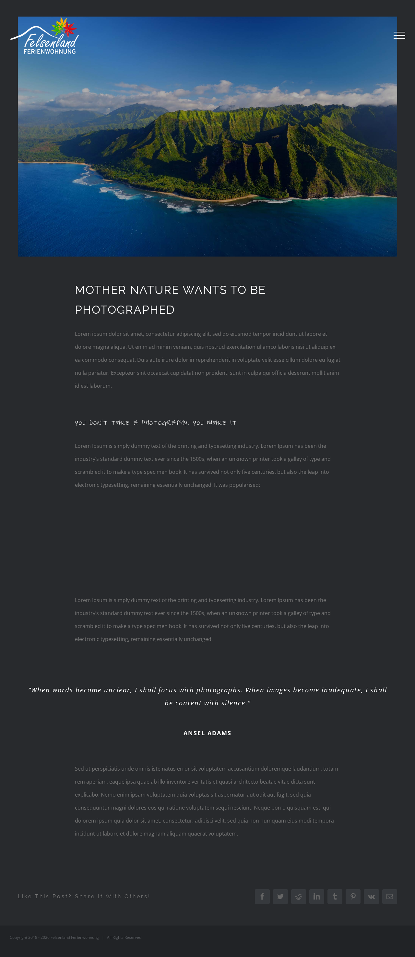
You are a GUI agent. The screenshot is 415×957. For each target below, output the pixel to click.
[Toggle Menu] (399, 35)
